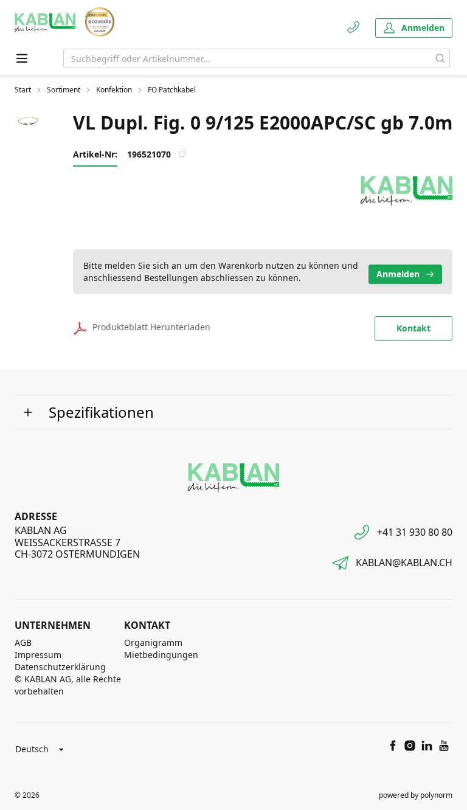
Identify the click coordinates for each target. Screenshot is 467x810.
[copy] (182, 153)
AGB (23, 642)
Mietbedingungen (161, 654)
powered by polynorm (415, 795)
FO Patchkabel (172, 90)
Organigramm (153, 642)
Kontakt (413, 328)
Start (23, 90)
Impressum (38, 654)
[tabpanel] (29, 123)
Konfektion (114, 90)
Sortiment (63, 90)
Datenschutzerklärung (60, 667)
